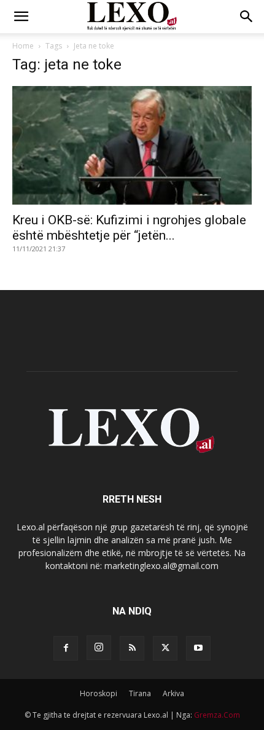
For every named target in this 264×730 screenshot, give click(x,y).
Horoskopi (98, 693)
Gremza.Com (217, 715)
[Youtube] (198, 648)
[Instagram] (99, 647)
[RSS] (132, 648)
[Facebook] (65, 648)
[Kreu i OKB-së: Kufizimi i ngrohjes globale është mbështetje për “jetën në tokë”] (132, 145)
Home (23, 46)
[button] (21, 16)
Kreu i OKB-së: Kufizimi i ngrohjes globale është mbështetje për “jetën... (129, 228)
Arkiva (173, 693)
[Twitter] (165, 648)
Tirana (140, 693)
